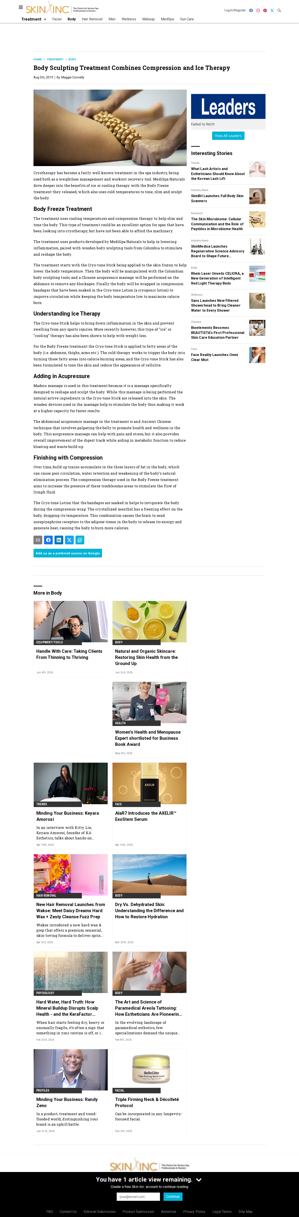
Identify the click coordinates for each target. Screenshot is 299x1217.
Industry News (199, 190)
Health (120, 723)
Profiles (42, 1090)
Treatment (55, 59)
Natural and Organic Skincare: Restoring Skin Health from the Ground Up (146, 657)
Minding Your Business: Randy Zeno (67, 1102)
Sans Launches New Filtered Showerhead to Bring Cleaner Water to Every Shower (216, 305)
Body (72, 59)
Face (194, 349)
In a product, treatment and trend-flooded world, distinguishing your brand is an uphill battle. (67, 1119)
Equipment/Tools (49, 642)
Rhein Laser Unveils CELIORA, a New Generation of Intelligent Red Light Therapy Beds (217, 278)
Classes (196, 321)
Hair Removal (46, 895)
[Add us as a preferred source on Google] (80, 540)
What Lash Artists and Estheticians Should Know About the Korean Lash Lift (218, 174)
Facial (119, 1090)
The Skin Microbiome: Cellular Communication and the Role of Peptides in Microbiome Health (217, 224)
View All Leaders (228, 135)
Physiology (45, 993)
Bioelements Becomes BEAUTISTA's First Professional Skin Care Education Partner (217, 333)
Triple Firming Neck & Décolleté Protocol (147, 1102)
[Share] (48, 540)
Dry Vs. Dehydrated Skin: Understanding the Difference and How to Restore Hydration (149, 910)
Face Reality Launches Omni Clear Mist (214, 357)
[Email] (37, 540)
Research (197, 213)
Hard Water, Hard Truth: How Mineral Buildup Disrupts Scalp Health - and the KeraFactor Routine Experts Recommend (67, 1008)
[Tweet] (69, 540)
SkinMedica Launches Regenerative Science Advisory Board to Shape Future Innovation (217, 251)
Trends (195, 163)
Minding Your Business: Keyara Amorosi (67, 816)
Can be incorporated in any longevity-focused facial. (149, 1116)
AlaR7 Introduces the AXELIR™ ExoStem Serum (145, 816)
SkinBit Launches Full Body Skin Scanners (217, 198)
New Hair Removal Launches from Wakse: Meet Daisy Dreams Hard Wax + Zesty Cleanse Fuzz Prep (70, 910)
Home (37, 59)
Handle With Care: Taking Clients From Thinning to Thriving (69, 654)
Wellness (196, 294)
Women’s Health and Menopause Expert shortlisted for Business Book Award (148, 738)
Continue (173, 1196)
